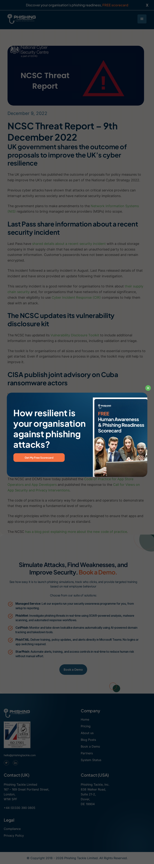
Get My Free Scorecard (39, 457)
